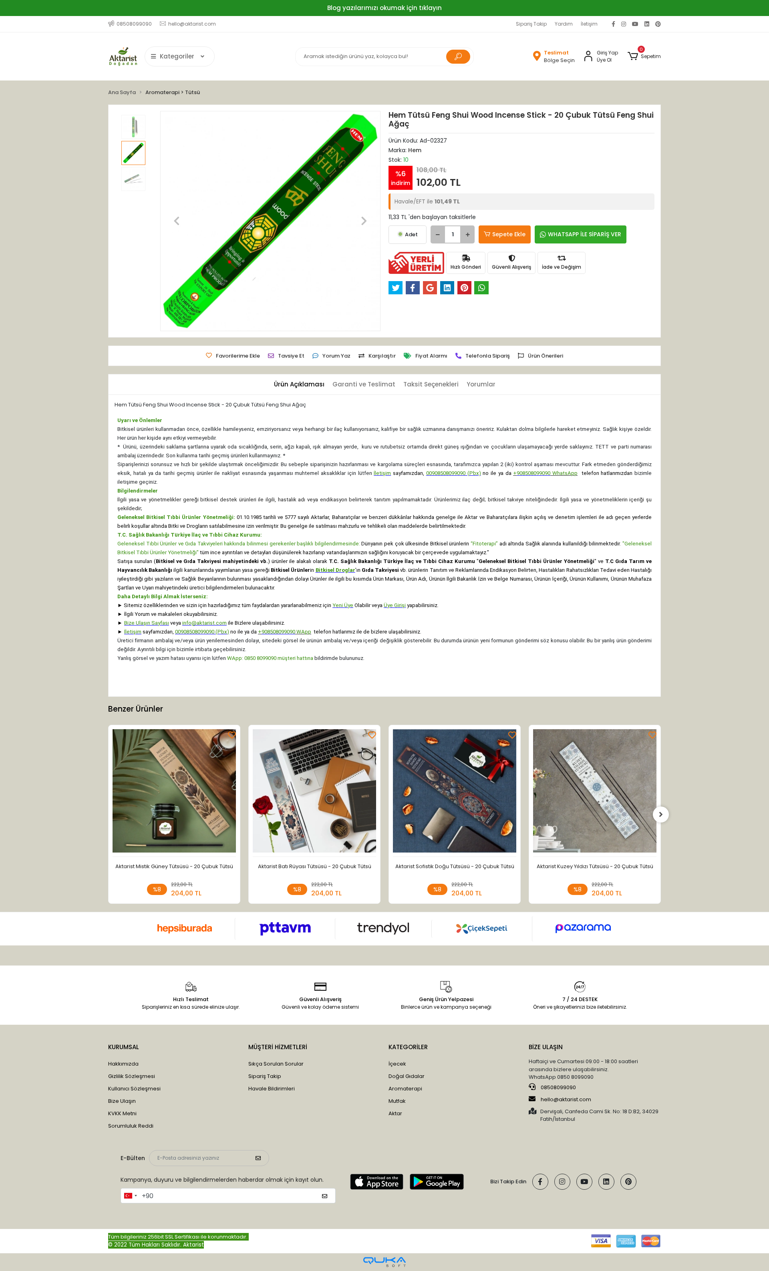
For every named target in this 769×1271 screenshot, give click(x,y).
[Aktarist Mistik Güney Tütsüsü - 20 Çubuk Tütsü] (174, 793)
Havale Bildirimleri (271, 1088)
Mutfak (397, 1101)
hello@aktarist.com (566, 1099)
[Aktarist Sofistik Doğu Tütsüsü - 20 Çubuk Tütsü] (454, 793)
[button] (644, 56)
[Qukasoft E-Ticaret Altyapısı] (384, 1262)
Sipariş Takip (531, 23)
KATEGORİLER (408, 1047)
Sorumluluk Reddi (130, 1126)
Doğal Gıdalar (407, 1076)
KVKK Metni (122, 1113)
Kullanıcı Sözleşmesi (134, 1088)
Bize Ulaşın (122, 1101)
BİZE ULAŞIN (546, 1047)
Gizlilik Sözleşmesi (131, 1076)
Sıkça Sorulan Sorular (276, 1064)
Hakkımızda (123, 1064)
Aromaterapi (405, 1088)
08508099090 (558, 1087)
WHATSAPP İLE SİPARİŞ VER (584, 234)
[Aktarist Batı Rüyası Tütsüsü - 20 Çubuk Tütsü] (314, 793)
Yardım (564, 23)
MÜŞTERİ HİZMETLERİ (277, 1047)
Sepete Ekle (508, 234)
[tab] (299, 384)
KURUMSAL (123, 1047)
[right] (661, 814)
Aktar (395, 1113)
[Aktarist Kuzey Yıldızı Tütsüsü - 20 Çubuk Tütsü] (594, 793)
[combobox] (130, 1196)
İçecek (397, 1064)
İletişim (589, 23)
